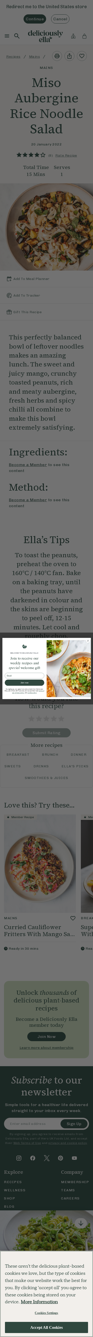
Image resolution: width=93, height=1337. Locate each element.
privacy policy (19, 693)
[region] (46, 1294)
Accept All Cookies (46, 1327)
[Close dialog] (88, 641)
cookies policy (31, 693)
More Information (39, 1302)
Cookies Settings (46, 1313)
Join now (24, 683)
